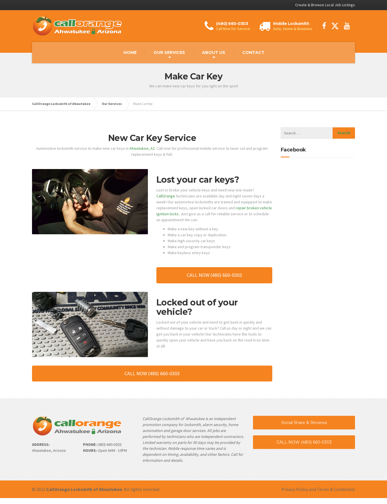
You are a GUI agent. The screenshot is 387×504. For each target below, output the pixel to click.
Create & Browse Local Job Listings (325, 4)
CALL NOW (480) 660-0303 (304, 442)
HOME (130, 52)
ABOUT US (213, 52)
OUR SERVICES (169, 52)
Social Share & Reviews (304, 422)
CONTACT (253, 52)
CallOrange (165, 196)
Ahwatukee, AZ (142, 148)
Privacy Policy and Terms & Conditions (318, 489)
